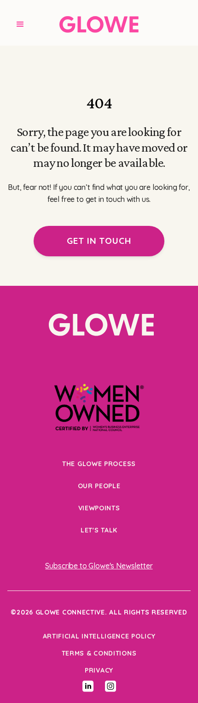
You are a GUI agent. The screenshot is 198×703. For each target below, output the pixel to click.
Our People (99, 486)
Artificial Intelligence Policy (99, 636)
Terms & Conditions (99, 653)
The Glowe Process (99, 464)
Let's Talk (99, 530)
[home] (99, 24)
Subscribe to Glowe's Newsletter (98, 565)
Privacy (99, 670)
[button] (20, 24)
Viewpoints (99, 508)
